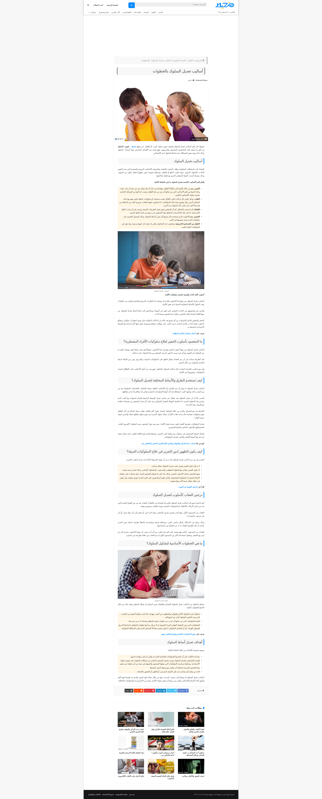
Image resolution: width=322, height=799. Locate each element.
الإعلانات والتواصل (94, 794)
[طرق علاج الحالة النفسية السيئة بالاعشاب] (161, 766)
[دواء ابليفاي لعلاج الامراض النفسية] (131, 742)
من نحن (131, 794)
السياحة (146, 12)
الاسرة (160, 12)
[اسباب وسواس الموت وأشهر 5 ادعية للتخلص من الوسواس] (161, 742)
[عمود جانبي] (88, 5)
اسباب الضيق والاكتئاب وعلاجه (193, 776)
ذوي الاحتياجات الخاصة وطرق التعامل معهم (178, 634)
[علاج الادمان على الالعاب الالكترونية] (131, 766)
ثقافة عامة (137, 12)
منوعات (93, 12)
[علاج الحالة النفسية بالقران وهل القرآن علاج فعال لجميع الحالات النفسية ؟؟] (161, 719)
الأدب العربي (115, 12)
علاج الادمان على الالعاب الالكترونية (131, 776)
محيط (134, 147)
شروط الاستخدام (108, 794)
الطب (190, 60)
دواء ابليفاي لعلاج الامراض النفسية (131, 753)
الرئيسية (198, 60)
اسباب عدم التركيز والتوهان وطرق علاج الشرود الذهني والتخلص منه (168, 443)
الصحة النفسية (179, 60)
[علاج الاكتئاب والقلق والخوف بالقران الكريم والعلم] (191, 719)
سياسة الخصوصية (121, 794)
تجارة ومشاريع (104, 12)
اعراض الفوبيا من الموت (188, 487)
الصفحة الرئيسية (112, 5)
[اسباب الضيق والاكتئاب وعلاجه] (191, 766)
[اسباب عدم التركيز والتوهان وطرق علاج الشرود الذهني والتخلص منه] (131, 719)
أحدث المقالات (98, 5)
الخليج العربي (126, 12)
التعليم (153, 12)
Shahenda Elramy (201, 80)
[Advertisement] (161, 34)
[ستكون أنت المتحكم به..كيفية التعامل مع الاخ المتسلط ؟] (191, 742)
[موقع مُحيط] (224, 5)
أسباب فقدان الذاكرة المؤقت (184, 333)
